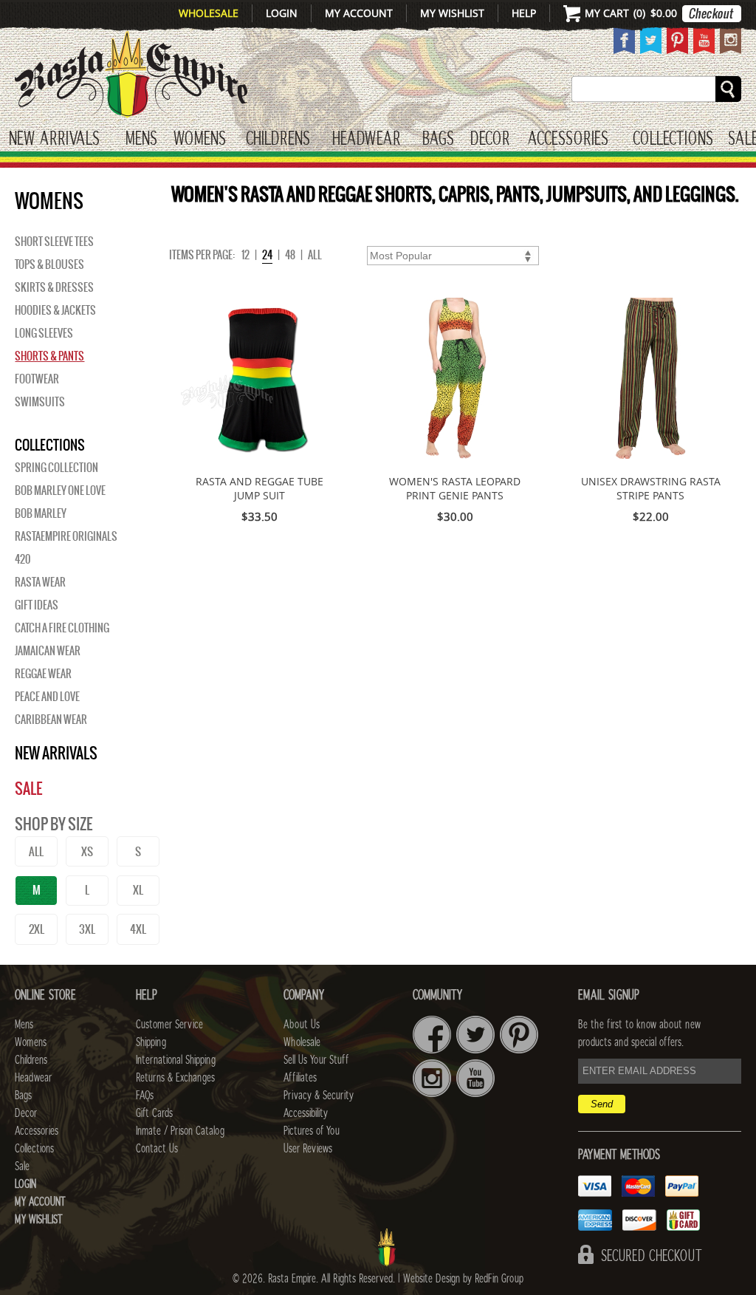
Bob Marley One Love (60, 490)
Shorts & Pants (49, 356)
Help (524, 13)
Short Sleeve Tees (54, 241)
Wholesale (208, 13)
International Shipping (176, 1060)
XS (87, 851)
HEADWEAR (366, 139)
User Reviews (308, 1149)
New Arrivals (54, 139)
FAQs (145, 1095)
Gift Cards (154, 1113)
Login (282, 13)
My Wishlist (452, 13)
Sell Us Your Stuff (316, 1060)
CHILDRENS (278, 139)
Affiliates (300, 1078)
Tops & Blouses (49, 264)
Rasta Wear (40, 582)
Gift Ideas (36, 605)
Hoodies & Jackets (55, 310)
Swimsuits (40, 402)
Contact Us (157, 1149)
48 (290, 255)
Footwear (37, 379)
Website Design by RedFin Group (463, 1279)
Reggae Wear (43, 674)
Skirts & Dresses (54, 287)
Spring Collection (56, 467)
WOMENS (199, 139)
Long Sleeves (44, 333)
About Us (302, 1025)
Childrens (31, 1060)
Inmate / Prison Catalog (180, 1131)
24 (267, 255)
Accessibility (306, 1113)
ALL (36, 851)
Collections (673, 139)
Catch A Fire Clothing (62, 628)
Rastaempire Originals (66, 536)
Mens (141, 139)
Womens (31, 1042)
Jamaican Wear (47, 651)
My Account (359, 13)
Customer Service (169, 1025)
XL (138, 889)
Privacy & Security (319, 1095)
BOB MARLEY (40, 513)
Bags (438, 139)
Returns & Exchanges (175, 1078)
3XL (87, 928)
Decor (489, 139)
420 (22, 559)
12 (245, 255)
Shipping (151, 1042)
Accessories (568, 139)
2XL (36, 928)
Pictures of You (312, 1131)
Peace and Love (47, 696)
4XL (138, 928)
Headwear (33, 1078)
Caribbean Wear (51, 719)
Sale (28, 788)
